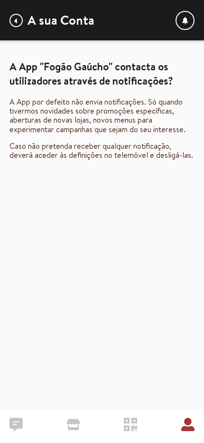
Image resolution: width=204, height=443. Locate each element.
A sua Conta (61, 20)
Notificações (185, 20)
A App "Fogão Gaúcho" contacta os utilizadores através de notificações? (16, 20)
